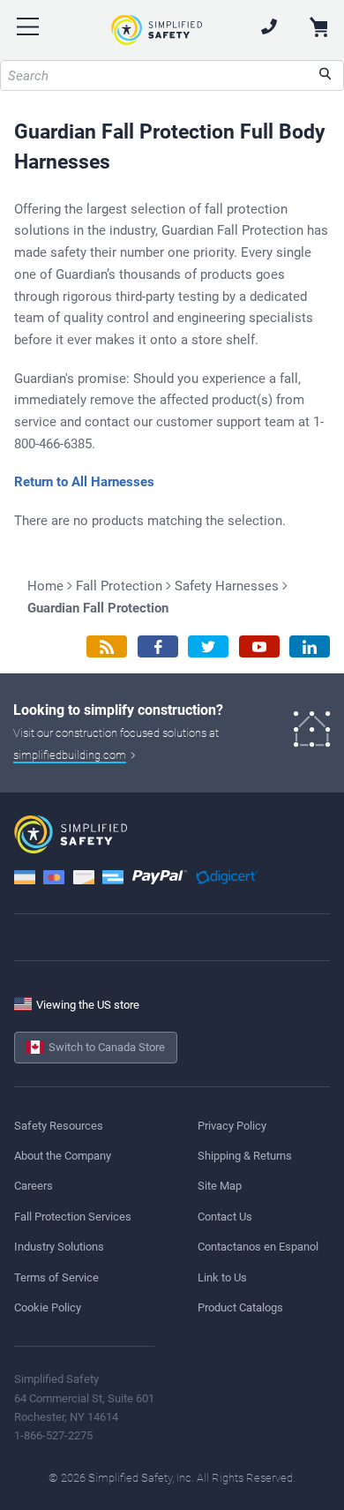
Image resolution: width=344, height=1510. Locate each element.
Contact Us (225, 1216)
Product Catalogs (240, 1307)
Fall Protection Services (72, 1216)
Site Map (220, 1185)
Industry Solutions (59, 1246)
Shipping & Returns (245, 1155)
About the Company (62, 1155)
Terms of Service (56, 1277)
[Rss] (106, 646)
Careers (33, 1185)
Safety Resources (58, 1125)
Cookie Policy (47, 1307)
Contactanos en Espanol (258, 1246)
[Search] (325, 75)
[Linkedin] (309, 646)
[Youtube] (259, 646)
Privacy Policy (232, 1125)
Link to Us (222, 1277)
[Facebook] (158, 646)
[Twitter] (208, 646)
